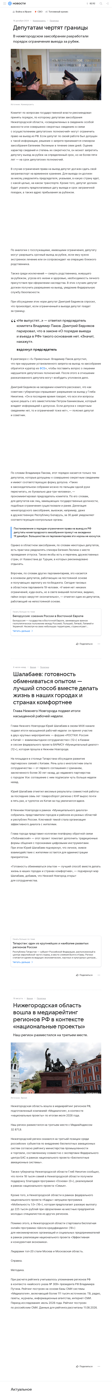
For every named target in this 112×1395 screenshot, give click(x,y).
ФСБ (42, 368)
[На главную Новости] (19, 3)
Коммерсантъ (39, 20)
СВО (40, 12)
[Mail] (10, 3)
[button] (56, 75)
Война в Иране (24, 12)
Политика (54, 20)
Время (33, 667)
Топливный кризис (58, 12)
